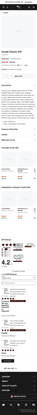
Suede (6, 13)
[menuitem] (3, 405)
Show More (8, 361)
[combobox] (18, 278)
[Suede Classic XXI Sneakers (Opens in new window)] (2, 291)
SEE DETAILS (28, 2)
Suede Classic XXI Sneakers (6, 291)
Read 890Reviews (16, 59)
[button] (7, 249)
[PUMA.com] (18, 7)
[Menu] (3, 7)
